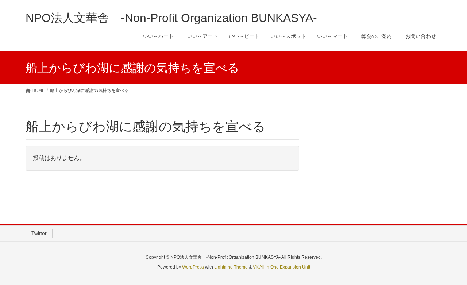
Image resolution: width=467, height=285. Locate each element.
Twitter (39, 233)
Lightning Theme (231, 267)
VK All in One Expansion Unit (281, 267)
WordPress (193, 267)
